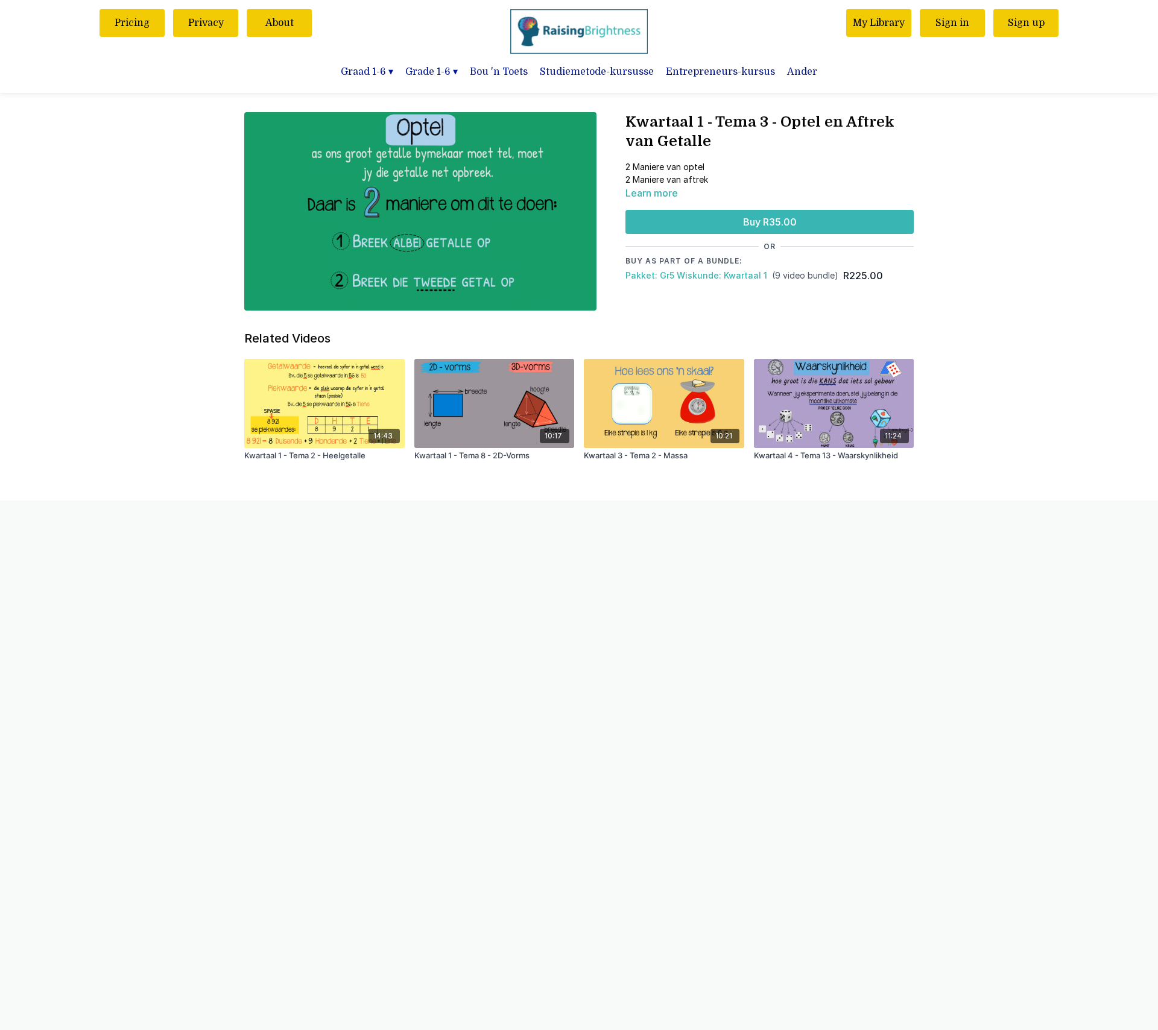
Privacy (206, 22)
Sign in (952, 22)
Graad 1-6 (367, 71)
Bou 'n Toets (499, 71)
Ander (802, 71)
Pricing (132, 22)
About (279, 22)
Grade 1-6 (431, 71)
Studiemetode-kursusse (597, 71)
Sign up (1026, 22)
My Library (879, 22)
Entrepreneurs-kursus (720, 71)
